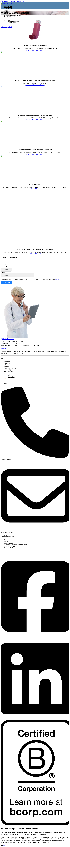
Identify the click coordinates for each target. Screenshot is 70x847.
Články (7, 10)
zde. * (57, 279)
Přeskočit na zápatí (21, 1)
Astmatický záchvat (12, 15)
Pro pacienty (11, 377)
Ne (4, 845)
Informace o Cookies (10, 546)
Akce (5, 373)
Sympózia (8, 8)
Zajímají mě (4, 272)
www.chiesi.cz (5, 348)
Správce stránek (8, 543)
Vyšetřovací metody (10, 368)
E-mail (3, 261)
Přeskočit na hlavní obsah (8, 1)
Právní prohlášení (9, 548)
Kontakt (6, 541)
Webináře (8, 7)
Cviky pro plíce (8, 371)
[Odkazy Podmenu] (9, 375)
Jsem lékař (4, 267)
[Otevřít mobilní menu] (1, 4)
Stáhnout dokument (39, 50)
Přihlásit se (6, 282)
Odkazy (6, 375)
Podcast (6, 366)
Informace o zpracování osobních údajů (15, 544)
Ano (2, 845)
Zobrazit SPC (29, 50)
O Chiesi (6, 540)
